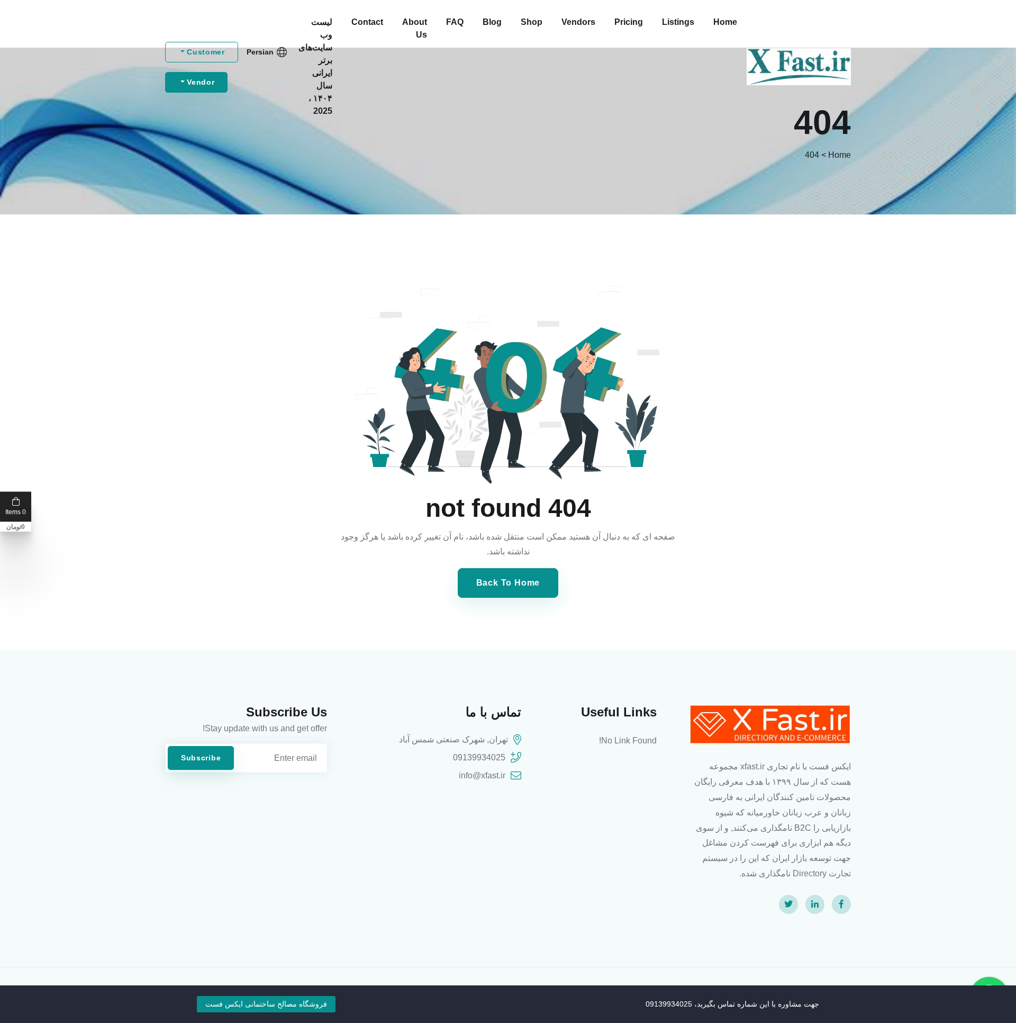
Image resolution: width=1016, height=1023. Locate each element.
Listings (678, 21)
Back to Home (508, 582)
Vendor (200, 82)
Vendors (578, 21)
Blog (492, 21)
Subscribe (201, 757)
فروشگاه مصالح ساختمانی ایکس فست (266, 1004)
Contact (367, 21)
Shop (531, 21)
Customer (205, 52)
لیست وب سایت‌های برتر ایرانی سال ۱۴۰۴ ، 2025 (315, 66)
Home (725, 21)
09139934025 (479, 757)
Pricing (628, 21)
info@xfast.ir (482, 775)
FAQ (455, 21)
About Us (414, 28)
